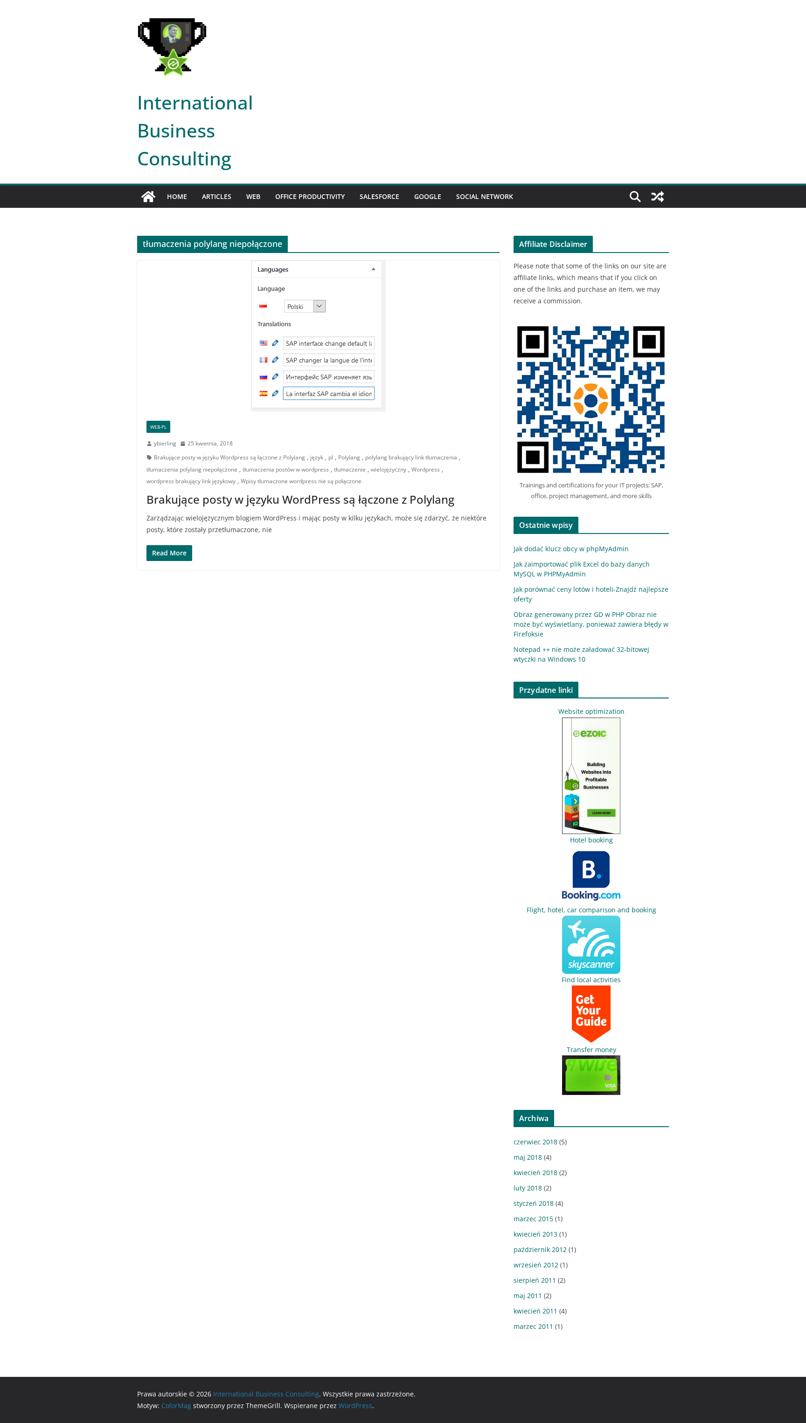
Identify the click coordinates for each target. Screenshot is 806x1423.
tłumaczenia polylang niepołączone (191, 469)
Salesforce (379, 196)
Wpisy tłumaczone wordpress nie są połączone (301, 481)
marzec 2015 (533, 1218)
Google (427, 196)
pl (330, 457)
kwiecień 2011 (535, 1311)
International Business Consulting (195, 130)
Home (177, 196)
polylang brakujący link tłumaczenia (411, 457)
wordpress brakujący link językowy (191, 481)
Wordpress (425, 469)
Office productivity (310, 196)
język (316, 457)
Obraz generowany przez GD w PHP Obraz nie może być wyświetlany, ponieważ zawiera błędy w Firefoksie (591, 624)
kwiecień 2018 (535, 1172)
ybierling (165, 443)
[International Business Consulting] (148, 196)
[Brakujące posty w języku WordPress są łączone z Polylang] (318, 335)
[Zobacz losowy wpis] (657, 196)
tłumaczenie (350, 469)
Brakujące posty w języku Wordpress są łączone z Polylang (229, 457)
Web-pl (158, 427)
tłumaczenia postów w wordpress (286, 469)
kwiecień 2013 (535, 1234)
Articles (216, 196)
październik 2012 (540, 1249)
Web (253, 196)
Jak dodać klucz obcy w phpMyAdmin (571, 548)
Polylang (349, 457)
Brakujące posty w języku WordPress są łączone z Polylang (300, 499)
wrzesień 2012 (536, 1264)
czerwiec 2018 (535, 1141)
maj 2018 (528, 1157)
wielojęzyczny (388, 469)
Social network (484, 196)
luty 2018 (528, 1188)
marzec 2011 (533, 1326)
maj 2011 (528, 1295)
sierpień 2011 (535, 1280)
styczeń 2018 (534, 1203)
